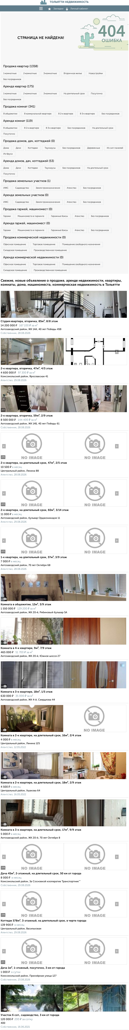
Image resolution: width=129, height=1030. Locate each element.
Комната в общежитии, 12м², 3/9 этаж (26, 604)
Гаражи (7, 216)
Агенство (71, 188)
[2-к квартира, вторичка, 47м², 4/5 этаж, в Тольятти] (32, 365)
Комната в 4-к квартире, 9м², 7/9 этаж (26, 648)
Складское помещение (15, 250)
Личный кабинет (79, 9)
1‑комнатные (9, 73)
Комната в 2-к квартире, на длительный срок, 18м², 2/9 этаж (41, 782)
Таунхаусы (50, 148)
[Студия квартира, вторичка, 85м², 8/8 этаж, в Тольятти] (32, 317)
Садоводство (22, 188)
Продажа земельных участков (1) (26, 181)
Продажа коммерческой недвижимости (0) (34, 237)
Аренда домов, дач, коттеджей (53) (28, 161)
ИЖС (5, 188)
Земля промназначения (48, 188)
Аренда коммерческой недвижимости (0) (33, 257)
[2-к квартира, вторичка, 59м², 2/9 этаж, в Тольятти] (32, 412)
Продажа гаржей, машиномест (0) (27, 209)
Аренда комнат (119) (18, 120)
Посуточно (96, 94)
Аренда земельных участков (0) (25, 195)
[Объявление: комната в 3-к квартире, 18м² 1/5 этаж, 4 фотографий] (63, 688)
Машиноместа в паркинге (31, 216)
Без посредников (12, 79)
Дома (6, 148)
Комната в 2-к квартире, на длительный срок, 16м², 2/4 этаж (41, 735)
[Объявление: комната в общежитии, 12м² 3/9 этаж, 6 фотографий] (63, 601)
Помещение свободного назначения (81, 244)
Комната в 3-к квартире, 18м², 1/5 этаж (27, 692)
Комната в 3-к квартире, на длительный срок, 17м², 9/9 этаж (41, 830)
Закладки (58, 9)
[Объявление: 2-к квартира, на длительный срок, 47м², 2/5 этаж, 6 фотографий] (32, 459)
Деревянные (93, 148)
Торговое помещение (44, 244)
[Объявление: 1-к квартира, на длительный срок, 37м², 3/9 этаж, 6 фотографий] (32, 553)
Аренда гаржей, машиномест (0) (26, 223)
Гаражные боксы (59, 216)
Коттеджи (33, 148)
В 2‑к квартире (65, 114)
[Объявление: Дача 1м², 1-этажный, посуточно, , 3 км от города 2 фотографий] (32, 964)
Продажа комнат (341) (19, 106)
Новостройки (96, 73)
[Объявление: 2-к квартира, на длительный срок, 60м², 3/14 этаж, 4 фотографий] (32, 506)
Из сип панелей (115, 148)
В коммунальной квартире (37, 114)
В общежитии (10, 114)
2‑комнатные (30, 73)
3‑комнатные (50, 73)
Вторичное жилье (73, 73)
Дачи (18, 148)
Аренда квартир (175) (18, 86)
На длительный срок (74, 94)
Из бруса (8, 154)
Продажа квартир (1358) (20, 66)
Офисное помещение (14, 244)
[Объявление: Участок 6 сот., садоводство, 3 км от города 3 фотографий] (63, 1011)
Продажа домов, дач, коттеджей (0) (29, 141)
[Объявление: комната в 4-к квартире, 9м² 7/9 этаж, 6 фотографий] (63, 644)
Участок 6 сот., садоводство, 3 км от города (30, 1015)
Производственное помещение (50, 250)
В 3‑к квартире (87, 114)
